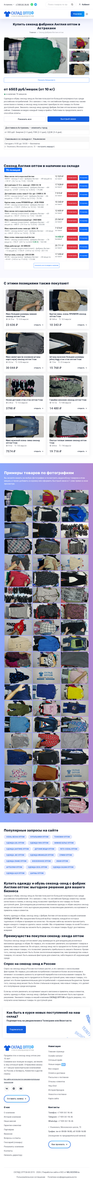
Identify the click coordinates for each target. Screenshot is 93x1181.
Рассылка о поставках (58, 1077)
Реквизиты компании (14, 1146)
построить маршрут (46, 147)
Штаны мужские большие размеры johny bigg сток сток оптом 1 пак (67, 358)
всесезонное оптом (41, 861)
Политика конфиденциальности (62, 1177)
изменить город (39, 127)
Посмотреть (72, 178)
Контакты (8, 1151)
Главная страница (56, 1051)
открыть (37, 325)
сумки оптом (65, 855)
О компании (9, 1112)
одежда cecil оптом (37, 867)
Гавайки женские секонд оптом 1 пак (68, 400)
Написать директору (13, 1155)
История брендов (56, 1090)
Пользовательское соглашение (30, 1177)
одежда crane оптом (16, 861)
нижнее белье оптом (64, 843)
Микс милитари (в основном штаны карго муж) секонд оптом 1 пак (23, 358)
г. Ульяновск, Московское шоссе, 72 (64, 1127)
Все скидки (53, 1069)
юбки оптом (62, 861)
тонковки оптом (62, 837)
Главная (33, 32)
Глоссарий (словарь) (13, 1142)
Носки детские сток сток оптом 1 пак (24, 400)
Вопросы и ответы (12, 1138)
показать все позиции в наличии (46, 265)
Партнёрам (9, 1129)
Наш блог (52, 1086)
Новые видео (54, 1064)
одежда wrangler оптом (42, 855)
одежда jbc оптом (15, 855)
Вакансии (8, 1134)
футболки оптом (14, 867)
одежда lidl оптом (15, 843)
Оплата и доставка (56, 1073)
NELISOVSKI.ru (73, 1172)
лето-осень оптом (68, 849)
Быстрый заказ (68, 119)
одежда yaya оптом (39, 843)
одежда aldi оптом (15, 873)
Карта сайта (53, 1098)
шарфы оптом (36, 873)
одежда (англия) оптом (17, 849)
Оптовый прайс (55, 1060)
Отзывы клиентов (56, 1081)
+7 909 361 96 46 (64, 1112)
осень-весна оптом (15, 837)
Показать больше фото (46, 80)
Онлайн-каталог (55, 1056)
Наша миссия (10, 1121)
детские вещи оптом (44, 849)
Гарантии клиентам (12, 1125)
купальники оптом (39, 837)
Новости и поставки (57, 1094)
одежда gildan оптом (63, 867)
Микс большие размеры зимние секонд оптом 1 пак (21, 315)
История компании (12, 1117)
